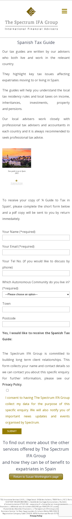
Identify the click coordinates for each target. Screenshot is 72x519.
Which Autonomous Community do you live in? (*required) (36, 285)
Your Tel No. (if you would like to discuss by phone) (36, 264)
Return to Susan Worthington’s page (36, 476)
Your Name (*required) (18, 232)
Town (6, 303)
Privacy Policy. (12, 384)
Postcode (9, 318)
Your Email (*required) (18, 246)
